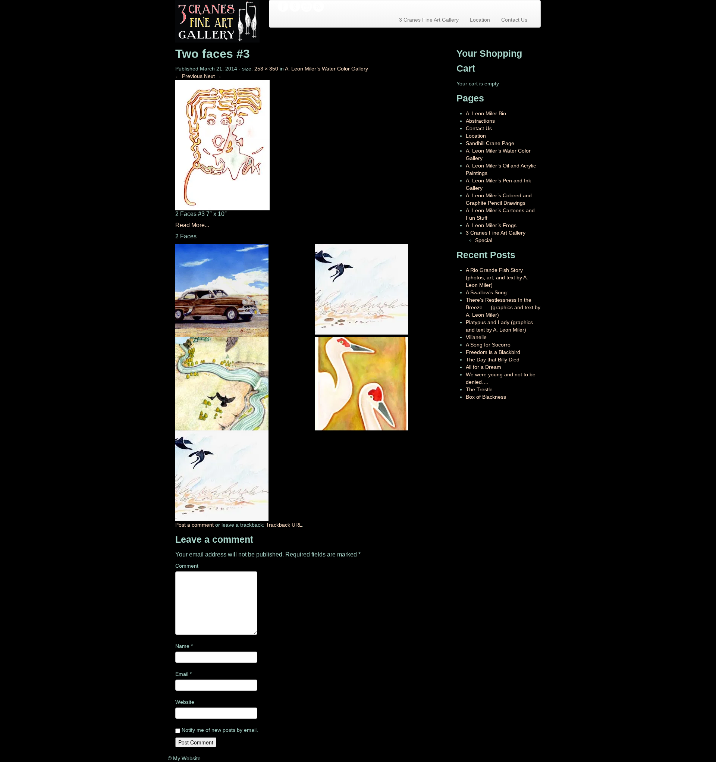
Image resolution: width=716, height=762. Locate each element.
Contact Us (514, 20)
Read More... (192, 225)
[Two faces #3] (222, 145)
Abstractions (480, 121)
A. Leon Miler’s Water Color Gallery (326, 69)
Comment (186, 566)
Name (184, 646)
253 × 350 (266, 69)
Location (480, 20)
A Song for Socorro (488, 345)
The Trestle (479, 389)
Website (184, 702)
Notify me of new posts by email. (220, 730)
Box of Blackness (486, 397)
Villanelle (476, 337)
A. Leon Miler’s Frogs (491, 225)
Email (183, 674)
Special (483, 240)
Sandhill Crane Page (490, 143)
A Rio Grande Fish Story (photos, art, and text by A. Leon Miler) (497, 277)
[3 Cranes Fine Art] (217, 21)
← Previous (188, 76)
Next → (213, 76)
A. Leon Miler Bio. (487, 113)
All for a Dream (483, 367)
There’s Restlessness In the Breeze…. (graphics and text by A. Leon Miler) (503, 307)
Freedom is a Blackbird (493, 352)
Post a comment (194, 525)
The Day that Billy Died (492, 360)
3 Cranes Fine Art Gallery (429, 20)
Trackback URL (284, 525)
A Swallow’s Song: (487, 292)
